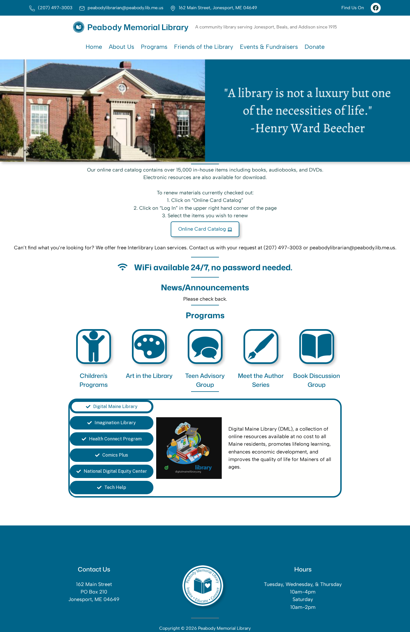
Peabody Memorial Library (138, 27)
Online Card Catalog (202, 229)
